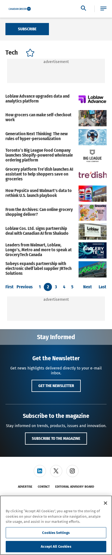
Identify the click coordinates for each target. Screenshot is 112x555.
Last (102, 287)
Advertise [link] (25, 486)
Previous (25, 287)
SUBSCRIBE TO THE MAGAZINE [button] (56, 438)
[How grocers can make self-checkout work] (93, 118)
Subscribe (27, 29)
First (9, 287)
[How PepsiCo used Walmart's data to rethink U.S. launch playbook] (93, 194)
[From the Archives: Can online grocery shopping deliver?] (93, 212)
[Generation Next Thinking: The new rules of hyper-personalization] (93, 137)
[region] (56, 525)
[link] (40, 471)
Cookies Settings (56, 533)
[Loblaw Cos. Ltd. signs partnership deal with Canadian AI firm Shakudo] (93, 231)
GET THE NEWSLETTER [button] (56, 385)
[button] (103, 8)
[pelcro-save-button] (28, 54)
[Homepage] (19, 9)
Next (87, 287)
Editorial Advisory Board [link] (74, 486)
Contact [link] (44, 486)
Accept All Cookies (56, 546)
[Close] (105, 503)
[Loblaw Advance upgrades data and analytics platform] (93, 99)
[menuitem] (40, 471)
